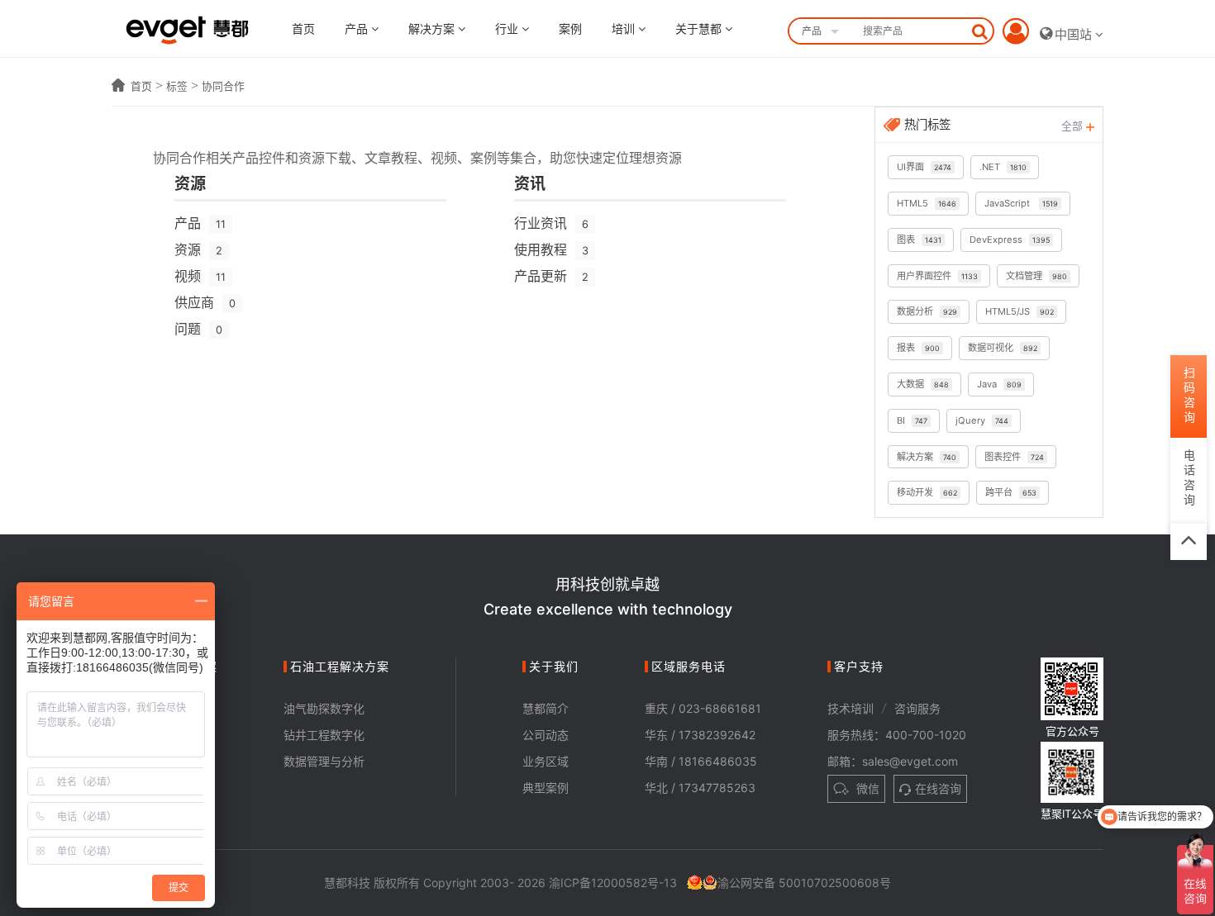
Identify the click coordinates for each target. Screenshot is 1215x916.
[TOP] (1188, 542)
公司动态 (545, 735)
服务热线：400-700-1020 (896, 735)
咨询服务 (917, 708)
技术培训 (850, 708)
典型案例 (545, 788)
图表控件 (1014, 457)
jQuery (981, 420)
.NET (1003, 167)
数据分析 (927, 311)
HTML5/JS (1019, 311)
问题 (198, 328)
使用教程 (551, 249)
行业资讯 (551, 223)
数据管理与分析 (324, 761)
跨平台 (1010, 492)
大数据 (923, 384)
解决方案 (433, 28)
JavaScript (1021, 203)
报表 (918, 348)
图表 (919, 239)
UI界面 (924, 167)
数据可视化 (1002, 348)
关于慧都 (700, 28)
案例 (570, 28)
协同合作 (223, 86)
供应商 (205, 302)
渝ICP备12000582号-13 (613, 883)
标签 (177, 86)
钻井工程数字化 (324, 735)
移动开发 (927, 492)
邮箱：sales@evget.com (892, 761)
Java (999, 384)
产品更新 (551, 276)
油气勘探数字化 (324, 708)
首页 (303, 28)
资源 (198, 249)
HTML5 (926, 203)
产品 (358, 28)
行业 (508, 28)
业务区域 (545, 761)
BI (912, 420)
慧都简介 (545, 708)
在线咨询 (938, 788)
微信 (866, 788)
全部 (1073, 126)
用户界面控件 (937, 276)
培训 (625, 28)
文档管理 (1036, 276)
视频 (200, 276)
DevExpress (1010, 239)
